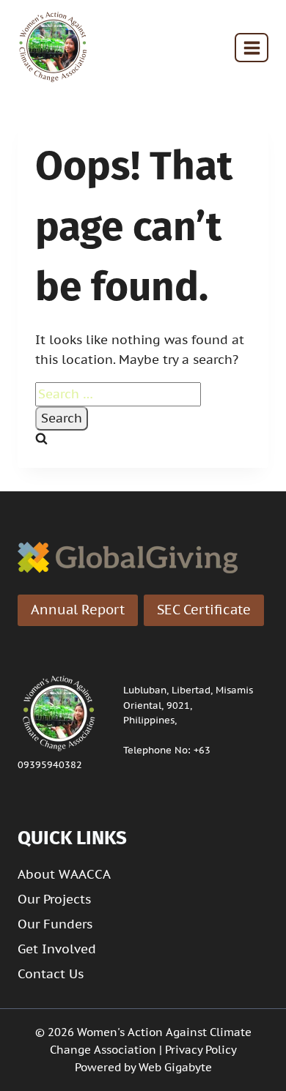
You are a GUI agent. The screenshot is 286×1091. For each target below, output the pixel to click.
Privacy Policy (201, 1050)
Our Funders (55, 924)
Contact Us (51, 974)
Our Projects (54, 899)
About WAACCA (64, 874)
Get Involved (57, 949)
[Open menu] (251, 47)
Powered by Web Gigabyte (143, 1067)
